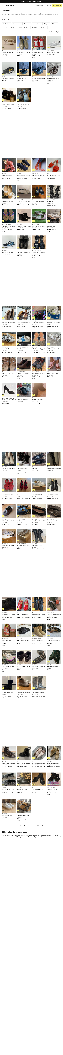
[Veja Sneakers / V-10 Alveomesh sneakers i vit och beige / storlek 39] (39, 485)
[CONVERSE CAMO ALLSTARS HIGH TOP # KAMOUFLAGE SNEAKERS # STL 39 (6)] (24, 459)
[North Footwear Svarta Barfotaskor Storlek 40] (9, 95)
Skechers (53, 787)
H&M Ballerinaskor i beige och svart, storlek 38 (9, 468)
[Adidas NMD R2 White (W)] (54, 43)
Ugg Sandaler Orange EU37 (38, 175)
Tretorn (39, 638)
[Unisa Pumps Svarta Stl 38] (39, 511)
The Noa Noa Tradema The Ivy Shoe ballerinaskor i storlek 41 (38, 226)
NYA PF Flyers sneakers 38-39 (53, 614)
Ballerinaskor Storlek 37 (8, 201)
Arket (20, 638)
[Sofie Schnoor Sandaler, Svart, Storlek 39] (39, 242)
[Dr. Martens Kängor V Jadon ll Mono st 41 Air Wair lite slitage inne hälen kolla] (54, 485)
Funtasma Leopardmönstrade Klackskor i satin (37, 468)
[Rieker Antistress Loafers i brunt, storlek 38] (9, 511)
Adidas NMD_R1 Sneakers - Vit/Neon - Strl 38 (54, 323)
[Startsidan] (9, 5)
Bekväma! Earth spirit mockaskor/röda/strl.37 (8, 495)
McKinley (37, 371)
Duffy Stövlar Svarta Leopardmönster (22, 789)
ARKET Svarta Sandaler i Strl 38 (23, 640)
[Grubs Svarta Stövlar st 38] (24, 43)
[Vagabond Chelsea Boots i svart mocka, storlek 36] (24, 216)
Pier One (37, 691)
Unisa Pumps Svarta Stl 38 (38, 521)
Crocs (37, 321)
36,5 (48, 347)
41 (32, 224)
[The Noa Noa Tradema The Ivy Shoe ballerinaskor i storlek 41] (39, 216)
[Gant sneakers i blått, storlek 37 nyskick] (24, 165)
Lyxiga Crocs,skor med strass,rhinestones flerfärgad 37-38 (38, 323)
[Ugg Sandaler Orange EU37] (39, 165)
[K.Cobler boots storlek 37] (24, 753)
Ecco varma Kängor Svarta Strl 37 (37, 545)
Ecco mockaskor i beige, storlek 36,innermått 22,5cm (54, 763)
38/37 (33, 173)
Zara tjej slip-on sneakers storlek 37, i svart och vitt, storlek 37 (9, 789)
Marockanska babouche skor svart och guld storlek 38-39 (38, 666)
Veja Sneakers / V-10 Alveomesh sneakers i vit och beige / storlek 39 (39, 495)
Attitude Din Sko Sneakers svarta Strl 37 (23, 78)
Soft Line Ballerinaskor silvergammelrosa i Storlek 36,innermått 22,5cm (38, 763)
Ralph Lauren (7, 224)
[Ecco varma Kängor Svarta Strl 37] (39, 536)
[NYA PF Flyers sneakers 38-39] (54, 604)
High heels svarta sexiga (54, 468)
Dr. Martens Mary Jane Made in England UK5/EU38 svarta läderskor (23, 521)
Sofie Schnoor (38, 250)
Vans (5, 250)
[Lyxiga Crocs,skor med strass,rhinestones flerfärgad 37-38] (39, 313)
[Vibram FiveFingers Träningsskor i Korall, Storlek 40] (9, 630)
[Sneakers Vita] (54, 216)
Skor (5, 20)
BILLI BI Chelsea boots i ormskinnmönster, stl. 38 (8, 763)
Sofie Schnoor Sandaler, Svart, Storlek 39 (38, 252)
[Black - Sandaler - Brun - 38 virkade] (9, 364)
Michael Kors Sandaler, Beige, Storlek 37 (23, 545)
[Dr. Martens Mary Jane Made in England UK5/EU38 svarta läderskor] (24, 511)
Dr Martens (52, 493)
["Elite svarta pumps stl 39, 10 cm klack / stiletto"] (9, 390)
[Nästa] (42, 826)
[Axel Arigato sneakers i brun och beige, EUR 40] (54, 69)
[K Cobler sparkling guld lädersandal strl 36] (39, 339)
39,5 (48, 787)
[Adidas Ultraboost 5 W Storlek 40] (9, 657)
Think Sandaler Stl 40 (23, 815)
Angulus (52, 519)
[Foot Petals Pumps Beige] (9, 313)
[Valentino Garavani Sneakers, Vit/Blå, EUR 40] (24, 339)
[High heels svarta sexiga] (54, 459)
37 (32, 50)
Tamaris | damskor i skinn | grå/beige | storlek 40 (23, 201)
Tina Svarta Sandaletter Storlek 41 (23, 252)
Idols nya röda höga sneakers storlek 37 (37, 52)
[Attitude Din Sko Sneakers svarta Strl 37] (24, 69)
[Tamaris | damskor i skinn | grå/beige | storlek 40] (24, 192)
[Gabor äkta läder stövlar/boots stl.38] (9, 165)
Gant (20, 173)
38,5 (48, 50)
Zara (5, 787)
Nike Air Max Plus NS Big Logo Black (8, 78)
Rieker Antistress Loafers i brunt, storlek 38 (9, 521)
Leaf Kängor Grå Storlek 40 (23, 105)
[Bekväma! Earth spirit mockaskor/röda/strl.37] (9, 485)
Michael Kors (22, 543)
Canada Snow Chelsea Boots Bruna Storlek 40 (23, 373)
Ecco (36, 543)
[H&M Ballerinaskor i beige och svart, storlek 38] (9, 459)
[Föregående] (21, 826)
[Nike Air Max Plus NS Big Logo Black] (9, 69)
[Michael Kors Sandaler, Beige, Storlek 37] (24, 536)
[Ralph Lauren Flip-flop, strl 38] (9, 216)
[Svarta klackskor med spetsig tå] (54, 192)
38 (17, 50)
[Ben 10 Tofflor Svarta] (39, 192)
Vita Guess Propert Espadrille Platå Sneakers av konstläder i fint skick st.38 (9, 815)
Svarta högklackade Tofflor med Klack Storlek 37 (39, 789)
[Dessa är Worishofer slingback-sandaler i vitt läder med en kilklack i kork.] (9, 43)
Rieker (5, 519)
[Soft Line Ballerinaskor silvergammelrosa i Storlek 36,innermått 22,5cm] (39, 753)
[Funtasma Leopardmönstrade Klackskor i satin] (39, 459)
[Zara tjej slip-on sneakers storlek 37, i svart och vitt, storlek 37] (9, 779)
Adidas (52, 50)
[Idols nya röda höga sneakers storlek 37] (39, 43)
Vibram (6, 638)
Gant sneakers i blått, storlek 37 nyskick (23, 175)
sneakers (9, 837)
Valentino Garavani (23, 347)
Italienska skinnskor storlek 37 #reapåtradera (39, 399)
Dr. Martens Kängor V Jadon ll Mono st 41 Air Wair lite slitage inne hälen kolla (53, 495)
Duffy (20, 787)
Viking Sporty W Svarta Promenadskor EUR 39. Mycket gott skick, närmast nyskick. (8, 614)
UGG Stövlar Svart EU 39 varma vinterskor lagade (24, 666)
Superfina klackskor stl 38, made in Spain (23, 399)
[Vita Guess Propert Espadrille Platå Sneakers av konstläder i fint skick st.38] (9, 806)
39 (2, 50)
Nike (5, 76)
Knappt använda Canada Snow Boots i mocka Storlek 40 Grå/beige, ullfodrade (23, 693)
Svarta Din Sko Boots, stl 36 (39, 78)
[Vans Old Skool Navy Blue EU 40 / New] (9, 242)
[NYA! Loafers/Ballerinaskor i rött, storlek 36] (24, 485)
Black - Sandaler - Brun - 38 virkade (8, 373)
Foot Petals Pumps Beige (9, 322)
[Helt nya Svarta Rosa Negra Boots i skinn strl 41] (9, 683)
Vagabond (21, 224)
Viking (5, 612)
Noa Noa (36, 224)
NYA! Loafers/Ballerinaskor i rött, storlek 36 (23, 495)
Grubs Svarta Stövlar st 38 (23, 52)
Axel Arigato (53, 76)
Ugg (37, 173)
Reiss (52, 612)
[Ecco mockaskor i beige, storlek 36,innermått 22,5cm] (54, 753)
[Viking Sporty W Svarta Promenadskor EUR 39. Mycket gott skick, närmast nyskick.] (9, 604)
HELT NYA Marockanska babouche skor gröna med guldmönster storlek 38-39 (54, 666)
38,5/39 (34, 664)
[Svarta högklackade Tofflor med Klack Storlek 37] (39, 779)
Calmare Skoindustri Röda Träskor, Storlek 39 (24, 614)
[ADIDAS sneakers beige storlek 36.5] (54, 339)
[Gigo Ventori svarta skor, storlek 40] (39, 604)
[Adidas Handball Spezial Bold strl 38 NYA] (9, 339)
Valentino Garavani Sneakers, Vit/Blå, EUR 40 (24, 349)
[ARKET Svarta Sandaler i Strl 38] (24, 630)
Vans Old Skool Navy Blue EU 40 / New (9, 252)
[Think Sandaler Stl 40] (24, 806)
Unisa (36, 519)
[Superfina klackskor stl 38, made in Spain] (24, 390)
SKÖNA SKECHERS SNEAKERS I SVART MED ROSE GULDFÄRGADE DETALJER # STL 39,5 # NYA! (53, 789)
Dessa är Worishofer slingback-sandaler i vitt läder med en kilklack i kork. (8, 52)
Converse (21, 466)
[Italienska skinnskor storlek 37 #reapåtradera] (39, 390)
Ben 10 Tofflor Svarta (38, 201)
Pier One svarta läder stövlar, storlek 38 (38, 693)
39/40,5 (34, 638)
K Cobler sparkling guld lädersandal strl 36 (38, 349)
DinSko (21, 76)
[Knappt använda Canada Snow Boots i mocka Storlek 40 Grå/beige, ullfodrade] (24, 683)
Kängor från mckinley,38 (38, 373)
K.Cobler (37, 347)
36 (32, 76)
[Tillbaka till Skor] (2, 20)
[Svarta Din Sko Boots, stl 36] (39, 69)
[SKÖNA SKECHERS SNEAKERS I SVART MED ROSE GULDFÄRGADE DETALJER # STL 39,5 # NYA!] (54, 779)
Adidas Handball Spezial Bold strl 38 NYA (8, 349)
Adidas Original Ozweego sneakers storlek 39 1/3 (9, 545)
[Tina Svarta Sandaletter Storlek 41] (24, 242)
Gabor (5, 173)
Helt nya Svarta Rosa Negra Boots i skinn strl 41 (8, 693)
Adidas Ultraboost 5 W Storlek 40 (8, 666)
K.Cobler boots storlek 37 (23, 763)
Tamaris (21, 199)
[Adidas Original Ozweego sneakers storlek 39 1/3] (9, 536)
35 (32, 199)
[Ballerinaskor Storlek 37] (9, 192)
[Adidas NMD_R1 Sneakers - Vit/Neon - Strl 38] (54, 313)
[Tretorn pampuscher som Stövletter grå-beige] (39, 630)
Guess (5, 813)
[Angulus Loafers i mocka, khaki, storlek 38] (54, 511)
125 (38, 826)
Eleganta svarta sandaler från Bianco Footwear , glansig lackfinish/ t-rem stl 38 (54, 640)
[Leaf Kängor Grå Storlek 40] (24, 95)
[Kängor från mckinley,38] (39, 364)
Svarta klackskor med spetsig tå (53, 200)
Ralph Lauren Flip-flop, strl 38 (8, 226)
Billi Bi (5, 761)
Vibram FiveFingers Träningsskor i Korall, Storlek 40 (7, 640)
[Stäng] (61, 1)
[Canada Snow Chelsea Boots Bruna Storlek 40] (24, 364)
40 (48, 76)
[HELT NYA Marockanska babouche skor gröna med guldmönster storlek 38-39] (54, 657)
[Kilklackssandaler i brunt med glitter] (24, 313)
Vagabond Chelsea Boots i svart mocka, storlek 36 (24, 226)
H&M (5, 466)
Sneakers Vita (51, 226)
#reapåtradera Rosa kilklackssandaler (52, 373)
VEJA (36, 493)
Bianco (51, 638)
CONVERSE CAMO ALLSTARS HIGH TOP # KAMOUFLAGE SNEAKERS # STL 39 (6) (24, 468)
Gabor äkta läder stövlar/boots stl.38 (7, 175)
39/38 (48, 612)
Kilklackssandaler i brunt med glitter (23, 323)
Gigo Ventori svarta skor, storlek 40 (39, 614)
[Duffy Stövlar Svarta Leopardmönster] (24, 779)
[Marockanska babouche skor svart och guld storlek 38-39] (39, 657)
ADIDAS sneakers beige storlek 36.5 (53, 349)
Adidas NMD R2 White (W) (53, 52)
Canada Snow (22, 371)
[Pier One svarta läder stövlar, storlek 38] (39, 683)
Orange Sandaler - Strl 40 (53, 175)
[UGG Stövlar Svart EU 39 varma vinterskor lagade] (24, 657)
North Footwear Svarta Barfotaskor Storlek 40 (8, 105)
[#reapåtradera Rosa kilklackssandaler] (54, 364)
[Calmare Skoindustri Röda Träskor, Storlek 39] (24, 604)
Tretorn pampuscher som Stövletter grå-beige (39, 640)
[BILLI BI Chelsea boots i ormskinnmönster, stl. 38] (9, 753)
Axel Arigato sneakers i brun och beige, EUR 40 (53, 78)
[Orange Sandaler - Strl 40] (54, 165)
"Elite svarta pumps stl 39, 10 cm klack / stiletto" (9, 399)
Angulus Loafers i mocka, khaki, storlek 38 (54, 521)
